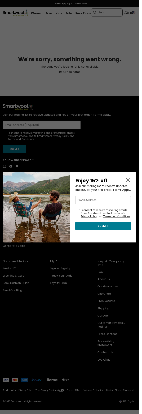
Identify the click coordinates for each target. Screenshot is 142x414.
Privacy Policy (89, 216)
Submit (103, 226)
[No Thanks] (128, 180)
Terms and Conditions (116, 216)
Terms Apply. (122, 190)
